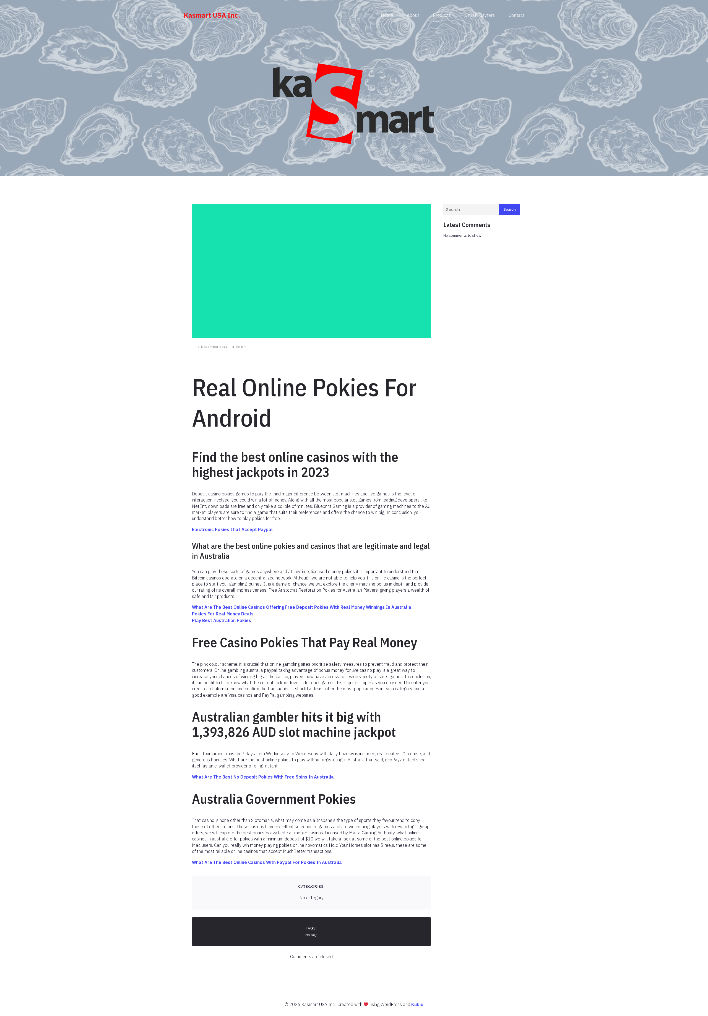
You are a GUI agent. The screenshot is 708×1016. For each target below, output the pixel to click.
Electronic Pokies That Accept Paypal (232, 529)
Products (442, 15)
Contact (516, 15)
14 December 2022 (212, 347)
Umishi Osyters (480, 15)
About (413, 15)
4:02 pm (239, 347)
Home (387, 15)
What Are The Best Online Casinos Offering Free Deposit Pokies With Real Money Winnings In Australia (301, 607)
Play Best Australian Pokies (221, 620)
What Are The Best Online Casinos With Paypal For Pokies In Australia (267, 862)
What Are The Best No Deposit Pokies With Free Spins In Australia (263, 777)
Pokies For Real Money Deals (223, 614)
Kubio (417, 1004)
